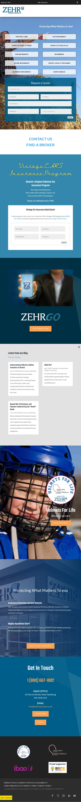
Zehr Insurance (43, 2)
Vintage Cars (22, 37)
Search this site (26, 783)
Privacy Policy (11, 783)
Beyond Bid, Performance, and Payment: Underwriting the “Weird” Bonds (23, 407)
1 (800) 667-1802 (40, 680)
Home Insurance (21, 63)
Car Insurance (21, 54)
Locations (40, 714)
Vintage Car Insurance (50, 370)
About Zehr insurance (40, 646)
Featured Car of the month (60, 368)
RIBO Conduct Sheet (41, 786)
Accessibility (41, 783)
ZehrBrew (59, 54)
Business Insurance (22, 72)
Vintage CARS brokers (59, 219)
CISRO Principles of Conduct (17, 786)
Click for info (61, 523)
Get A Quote (6, 798)
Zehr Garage (59, 72)
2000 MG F (48, 365)
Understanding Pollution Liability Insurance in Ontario (22, 366)
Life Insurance (59, 37)
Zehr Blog (33, 371)
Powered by (48, 789)
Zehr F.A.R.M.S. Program (59, 63)
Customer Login (40, 328)
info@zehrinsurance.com (40, 706)
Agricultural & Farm (22, 45)
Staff (40, 722)
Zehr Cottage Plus (59, 45)
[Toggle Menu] (77, 2)
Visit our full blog (14, 357)
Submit (70, 117)
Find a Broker (40, 145)
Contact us (40, 139)
